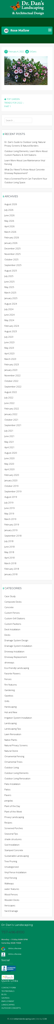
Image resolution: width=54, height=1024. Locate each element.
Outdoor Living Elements (16, 773)
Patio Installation (12, 783)
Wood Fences (11, 894)
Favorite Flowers (12, 673)
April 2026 (9, 226)
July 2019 (8, 502)
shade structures (13, 839)
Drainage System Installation (18, 645)
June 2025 (9, 281)
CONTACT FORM (8, 987)
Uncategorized (11, 866)
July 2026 (8, 209)
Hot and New (10, 712)
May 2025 (9, 287)
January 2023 (10, 369)
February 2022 (11, 408)
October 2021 (11, 419)
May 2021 (9, 441)
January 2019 (10, 530)
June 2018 (9, 546)
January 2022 (10, 414)
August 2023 (10, 331)
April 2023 (9, 353)
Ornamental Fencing (14, 756)
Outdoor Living (11, 767)
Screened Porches (13, 828)
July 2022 (8, 397)
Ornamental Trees (13, 761)
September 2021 (12, 425)
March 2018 (10, 563)
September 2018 (12, 535)
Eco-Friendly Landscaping (16, 668)
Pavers (7, 795)
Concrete (9, 607)
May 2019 (9, 513)
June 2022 (9, 403)
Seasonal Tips (11, 833)
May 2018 (9, 552)
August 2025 (10, 270)
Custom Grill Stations (14, 618)
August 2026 (10, 204)
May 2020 (9, 463)
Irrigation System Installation (18, 717)
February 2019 (11, 524)
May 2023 (9, 347)
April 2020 (9, 469)
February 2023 (11, 364)
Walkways (9, 883)
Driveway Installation (14, 651)
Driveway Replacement (15, 657)
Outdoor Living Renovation (17, 778)
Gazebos (8, 695)
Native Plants (10, 739)
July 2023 (8, 336)
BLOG (3, 994)
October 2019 (11, 485)
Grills (6, 701)
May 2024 (9, 320)
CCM (44, 1019)
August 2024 (10, 303)
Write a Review (14, 948)
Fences (8, 679)
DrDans (33, 51)
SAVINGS (5, 998)
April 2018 (9, 557)
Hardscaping (10, 706)
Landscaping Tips (12, 728)
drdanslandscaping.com (24, 1019)
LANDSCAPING (8, 1005)
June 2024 (9, 314)
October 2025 (11, 259)
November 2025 (12, 253)
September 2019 (12, 491)
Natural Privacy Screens (16, 745)
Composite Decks (13, 601)
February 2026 (11, 237)
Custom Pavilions (12, 623)
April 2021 (9, 447)
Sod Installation (11, 844)
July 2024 (8, 309)
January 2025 (10, 298)
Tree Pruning (10, 861)
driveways (9, 662)
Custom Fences (12, 612)
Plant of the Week (13, 811)
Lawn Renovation (12, 734)
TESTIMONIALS (7, 991)
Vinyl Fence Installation (15, 872)
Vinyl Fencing (10, 877)
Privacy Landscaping (14, 817)
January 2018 (10, 574)
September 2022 (12, 386)
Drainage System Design (16, 640)
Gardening (9, 690)
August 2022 (10, 392)
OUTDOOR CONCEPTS (11, 1008)
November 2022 (12, 375)
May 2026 (9, 220)
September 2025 (12, 265)
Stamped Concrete (13, 850)
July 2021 (8, 430)
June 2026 (9, 215)
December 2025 (12, 248)
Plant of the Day (12, 806)
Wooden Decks (11, 899)
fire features (10, 684)
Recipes (8, 822)
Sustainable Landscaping (16, 855)
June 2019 (9, 508)
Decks (7, 634)
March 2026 (10, 231)
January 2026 (10, 243)
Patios (7, 789)
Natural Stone (11, 750)
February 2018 (11, 568)
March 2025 (10, 292)
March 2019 (10, 519)
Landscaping (10, 723)
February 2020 (11, 474)
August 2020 (10, 452)
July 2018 (8, 541)
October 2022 (11, 380)
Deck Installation (12, 629)
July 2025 (8, 276)
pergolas (8, 800)
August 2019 (10, 496)
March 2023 (10, 358)
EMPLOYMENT (7, 1001)
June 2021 (9, 436)
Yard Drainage (11, 910)
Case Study (10, 596)
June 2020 (9, 458)
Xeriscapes (9, 905)
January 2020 (10, 480)
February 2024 (11, 325)
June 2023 (9, 342)
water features (11, 888)
